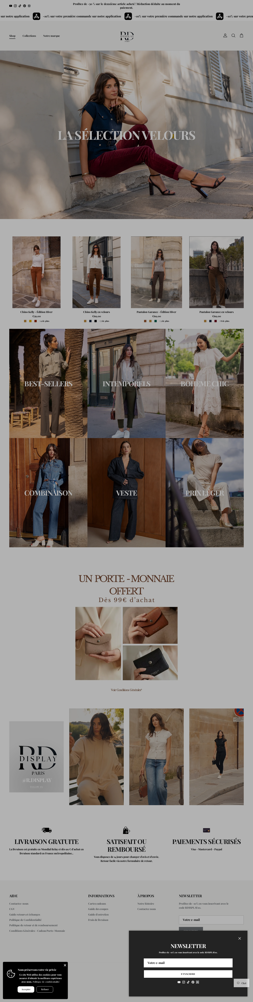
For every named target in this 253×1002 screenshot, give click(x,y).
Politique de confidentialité (46, 981)
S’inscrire (188, 973)
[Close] (65, 965)
